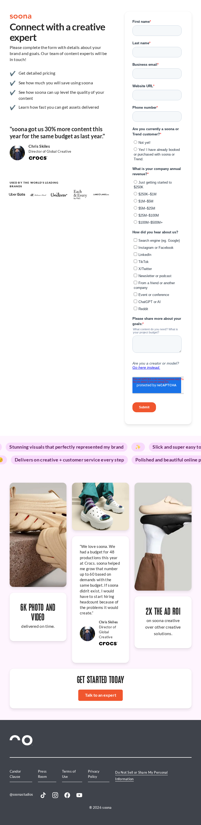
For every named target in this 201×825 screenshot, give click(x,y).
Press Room (42, 773)
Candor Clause (15, 773)
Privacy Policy (94, 773)
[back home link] (21, 17)
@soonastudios (21, 794)
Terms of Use (69, 773)
